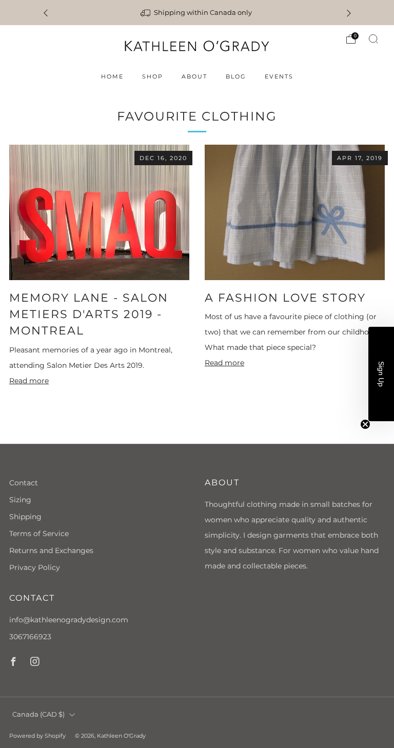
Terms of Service (39, 533)
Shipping (25, 516)
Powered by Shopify (37, 735)
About (194, 76)
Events (279, 76)
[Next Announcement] (349, 12)
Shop (152, 76)
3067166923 (30, 636)
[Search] (373, 39)
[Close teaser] (365, 424)
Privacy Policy (34, 567)
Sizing (20, 499)
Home (112, 76)
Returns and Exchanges (51, 550)
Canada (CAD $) (38, 714)
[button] (381, 374)
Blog (236, 76)
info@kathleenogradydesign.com (68, 619)
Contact (23, 482)
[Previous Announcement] (45, 12)
